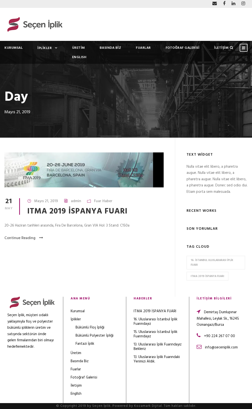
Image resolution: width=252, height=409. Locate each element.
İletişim (221, 48)
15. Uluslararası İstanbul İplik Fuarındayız (155, 334)
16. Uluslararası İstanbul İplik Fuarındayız (155, 321)
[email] (214, 3)
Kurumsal (13, 48)
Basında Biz (110, 48)
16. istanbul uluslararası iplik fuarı (212, 262)
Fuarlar (143, 48)
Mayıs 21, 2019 (46, 201)
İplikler (44, 48)
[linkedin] (233, 3)
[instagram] (243, 3)
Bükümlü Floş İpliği (90, 327)
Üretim (78, 48)
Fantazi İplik (85, 344)
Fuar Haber (103, 201)
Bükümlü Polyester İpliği (94, 336)
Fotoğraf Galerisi (183, 48)
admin (76, 201)
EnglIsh (79, 57)
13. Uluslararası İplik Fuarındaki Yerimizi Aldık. (157, 359)
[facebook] (224, 3)
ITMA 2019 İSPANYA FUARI (77, 211)
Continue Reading (19, 238)
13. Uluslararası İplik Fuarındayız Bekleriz (158, 347)
